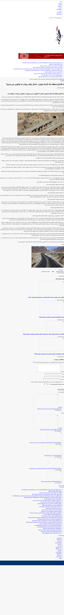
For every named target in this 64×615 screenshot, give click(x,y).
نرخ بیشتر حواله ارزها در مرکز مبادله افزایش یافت (52, 533)
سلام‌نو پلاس (59, 14)
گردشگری (60, 6)
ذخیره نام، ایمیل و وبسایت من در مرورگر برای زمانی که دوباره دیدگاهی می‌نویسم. (46, 382)
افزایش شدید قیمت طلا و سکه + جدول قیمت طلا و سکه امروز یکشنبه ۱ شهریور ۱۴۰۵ (43, 334)
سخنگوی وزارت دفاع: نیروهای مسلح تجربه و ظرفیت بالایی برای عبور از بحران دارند (46, 442)
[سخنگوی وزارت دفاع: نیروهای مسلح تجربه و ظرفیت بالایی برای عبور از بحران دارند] (55, 441)
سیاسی (60, 3)
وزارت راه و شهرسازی (46, 271)
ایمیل (62, 377)
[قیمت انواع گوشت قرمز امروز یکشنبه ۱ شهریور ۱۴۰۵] (52, 314)
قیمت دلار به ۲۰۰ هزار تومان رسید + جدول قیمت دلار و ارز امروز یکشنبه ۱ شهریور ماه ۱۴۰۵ (44, 522)
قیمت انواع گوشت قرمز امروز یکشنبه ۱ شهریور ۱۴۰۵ (51, 317)
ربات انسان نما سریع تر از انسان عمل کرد (53, 508)
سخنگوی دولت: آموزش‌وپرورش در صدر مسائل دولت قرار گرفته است (48, 525)
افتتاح (53, 271)
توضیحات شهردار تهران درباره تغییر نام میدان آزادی (52, 510)
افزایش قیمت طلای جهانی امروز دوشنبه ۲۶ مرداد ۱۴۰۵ (51, 429)
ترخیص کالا (59, 555)
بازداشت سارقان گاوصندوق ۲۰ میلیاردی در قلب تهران (51, 531)
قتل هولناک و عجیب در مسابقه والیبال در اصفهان (52, 505)
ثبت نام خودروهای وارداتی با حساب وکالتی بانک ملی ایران (50, 506)
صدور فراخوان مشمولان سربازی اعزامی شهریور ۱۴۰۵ (51, 481)
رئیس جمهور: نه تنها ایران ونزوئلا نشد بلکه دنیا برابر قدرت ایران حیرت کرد (48, 73)
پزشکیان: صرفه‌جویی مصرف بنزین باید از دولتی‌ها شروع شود (50, 76)
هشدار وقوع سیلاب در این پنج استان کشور (53, 455)
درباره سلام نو (59, 563)
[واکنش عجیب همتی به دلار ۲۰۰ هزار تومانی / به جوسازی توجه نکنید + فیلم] (52, 294)
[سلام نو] (59, 48)
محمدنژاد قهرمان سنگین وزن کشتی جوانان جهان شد (52, 75)
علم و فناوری (59, 12)
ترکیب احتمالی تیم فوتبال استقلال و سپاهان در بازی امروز (50, 524)
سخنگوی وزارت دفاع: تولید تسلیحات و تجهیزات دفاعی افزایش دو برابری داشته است (45, 468)
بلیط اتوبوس (59, 538)
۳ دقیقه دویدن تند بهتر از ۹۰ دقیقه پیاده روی (53, 72)
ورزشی (60, 11)
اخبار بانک (60, 544)
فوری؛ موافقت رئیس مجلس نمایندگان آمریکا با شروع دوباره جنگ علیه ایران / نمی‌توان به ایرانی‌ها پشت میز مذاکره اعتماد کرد (37, 69)
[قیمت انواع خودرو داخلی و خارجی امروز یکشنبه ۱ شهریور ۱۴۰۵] (52, 351)
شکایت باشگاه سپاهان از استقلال (55, 64)
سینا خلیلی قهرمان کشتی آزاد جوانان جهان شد (52, 514)
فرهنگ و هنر (59, 9)
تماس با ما (59, 564)
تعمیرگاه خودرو (58, 552)
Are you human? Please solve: (57, 384)
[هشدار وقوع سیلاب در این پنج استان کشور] (55, 454)
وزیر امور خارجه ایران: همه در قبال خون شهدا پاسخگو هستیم (49, 527)
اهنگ (60, 558)
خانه (61, 2)
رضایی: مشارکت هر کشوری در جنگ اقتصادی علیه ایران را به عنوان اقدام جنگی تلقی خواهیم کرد (43, 70)
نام (63, 374)
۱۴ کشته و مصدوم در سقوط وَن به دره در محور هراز (51, 511)
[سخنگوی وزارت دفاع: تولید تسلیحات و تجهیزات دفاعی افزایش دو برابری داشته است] (55, 467)
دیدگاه (62, 372)
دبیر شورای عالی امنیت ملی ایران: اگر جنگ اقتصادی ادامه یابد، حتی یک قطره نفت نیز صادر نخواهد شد (42, 62)
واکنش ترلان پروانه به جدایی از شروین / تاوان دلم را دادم (51, 66)
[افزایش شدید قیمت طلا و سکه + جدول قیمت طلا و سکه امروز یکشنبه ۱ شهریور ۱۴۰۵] (55, 331)
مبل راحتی (59, 541)
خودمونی (60, 550)
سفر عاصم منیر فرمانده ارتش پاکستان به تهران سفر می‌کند (50, 530)
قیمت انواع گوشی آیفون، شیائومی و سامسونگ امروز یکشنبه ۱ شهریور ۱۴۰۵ (47, 520)
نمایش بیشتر (61, 485)
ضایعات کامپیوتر (58, 543)
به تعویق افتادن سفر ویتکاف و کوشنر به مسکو (52, 528)
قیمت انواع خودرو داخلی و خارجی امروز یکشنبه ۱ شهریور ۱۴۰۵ (49, 354)
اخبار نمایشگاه (59, 549)
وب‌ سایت (62, 379)
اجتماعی (60, 8)
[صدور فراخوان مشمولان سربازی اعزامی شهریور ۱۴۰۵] (55, 480)
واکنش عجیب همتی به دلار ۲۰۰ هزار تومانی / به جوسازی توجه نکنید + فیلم (47, 67)
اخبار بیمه (60, 546)
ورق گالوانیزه (59, 553)
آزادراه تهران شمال (59, 271)
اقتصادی (60, 5)
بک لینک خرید (59, 556)
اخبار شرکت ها (59, 547)
